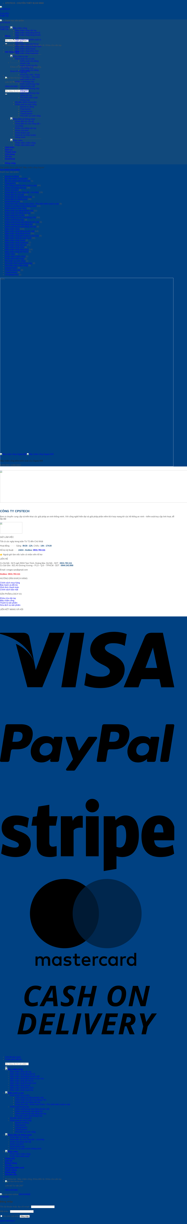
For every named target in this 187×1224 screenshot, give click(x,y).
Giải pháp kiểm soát (14, 1168)
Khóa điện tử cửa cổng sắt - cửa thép (22, 192)
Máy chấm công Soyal (25, 49)
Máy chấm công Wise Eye (27, 51)
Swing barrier (26, 111)
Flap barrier (25, 109)
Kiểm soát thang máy (24, 82)
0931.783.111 (39, 550)
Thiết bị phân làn (12, 270)
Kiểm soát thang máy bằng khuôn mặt (29, 85)
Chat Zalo (4, 1197)
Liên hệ (8, 1161)
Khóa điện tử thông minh (24, 119)
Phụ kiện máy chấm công (16, 265)
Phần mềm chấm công (25, 143)
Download (10, 159)
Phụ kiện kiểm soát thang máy (29, 99)
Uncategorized (11, 275)
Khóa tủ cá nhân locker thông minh (20, 206)
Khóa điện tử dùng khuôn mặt (18, 197)
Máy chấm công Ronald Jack (28, 46)
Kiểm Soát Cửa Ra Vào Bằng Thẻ (29, 67)
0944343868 (24, 1194)
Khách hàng (11, 1163)
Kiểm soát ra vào (16, 1093)
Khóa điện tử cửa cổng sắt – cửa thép (27, 1139)
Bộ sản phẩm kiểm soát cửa (17, 181)
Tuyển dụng (11, 1170)
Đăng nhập (25, 1216)
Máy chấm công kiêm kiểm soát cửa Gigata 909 (21, 461)
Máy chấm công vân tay (26, 30)
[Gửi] (6, 43)
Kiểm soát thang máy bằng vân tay (29, 94)
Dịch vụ (8, 150)
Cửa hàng (10, 154)
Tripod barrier (26, 114)
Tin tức (8, 156)
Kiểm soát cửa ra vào (24, 59)
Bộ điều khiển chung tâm (16, 179)
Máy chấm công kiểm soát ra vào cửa (22, 236)
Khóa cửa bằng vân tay (25, 128)
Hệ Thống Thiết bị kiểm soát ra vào (21, 185)
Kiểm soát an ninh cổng (26, 104)
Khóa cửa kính (21, 130)
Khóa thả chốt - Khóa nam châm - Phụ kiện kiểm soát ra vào (32, 204)
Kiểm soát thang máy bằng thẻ (18, 224)
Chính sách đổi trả (13, 1059)
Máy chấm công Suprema (26, 53)
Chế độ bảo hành (13, 1057)
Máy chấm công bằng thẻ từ (27, 33)
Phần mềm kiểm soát (24, 145)
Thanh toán (10, 152)
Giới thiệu (9, 147)
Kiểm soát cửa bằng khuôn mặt (29, 62)
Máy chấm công (20, 28)
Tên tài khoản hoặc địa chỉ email (15, 1207)
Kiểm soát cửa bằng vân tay (17, 213)
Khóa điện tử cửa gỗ (24, 121)
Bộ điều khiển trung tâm (26, 102)
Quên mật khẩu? (7, 1221)
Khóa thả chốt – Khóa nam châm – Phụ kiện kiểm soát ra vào (30, 77)
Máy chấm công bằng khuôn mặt (19, 231)
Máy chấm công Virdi (14, 247)
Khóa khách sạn (22, 133)
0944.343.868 (11, 86)
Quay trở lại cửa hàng (20, 71)
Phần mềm (18, 140)
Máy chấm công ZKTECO (26, 44)
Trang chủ (10, 1158)
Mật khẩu (5, 1211)
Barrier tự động (27, 107)
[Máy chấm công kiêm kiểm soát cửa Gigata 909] (27, 454)
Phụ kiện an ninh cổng (30, 116)
